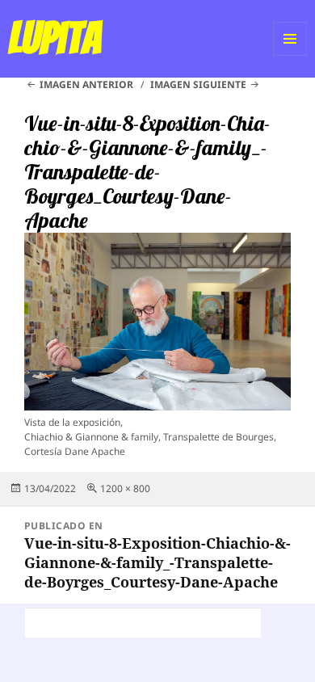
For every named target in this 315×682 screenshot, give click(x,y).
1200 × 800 (125, 488)
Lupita (54, 38)
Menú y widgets (290, 55)
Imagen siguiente (198, 84)
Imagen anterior (86, 84)
